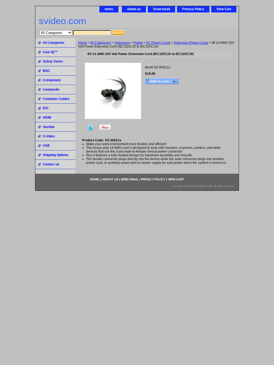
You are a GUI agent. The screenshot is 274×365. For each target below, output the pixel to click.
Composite (51, 89)
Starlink (49, 127)
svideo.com (62, 20)
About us (134, 9)
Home (82, 43)
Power (138, 43)
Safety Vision (53, 61)
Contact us (51, 164)
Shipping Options (55, 155)
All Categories (100, 43)
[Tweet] (90, 129)
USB (46, 145)
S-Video (49, 136)
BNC (46, 71)
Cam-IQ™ (50, 52)
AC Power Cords (158, 43)
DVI (45, 108)
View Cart (223, 9)
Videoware (122, 43)
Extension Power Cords (191, 43)
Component (51, 80)
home (109, 9)
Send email (161, 9)
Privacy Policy (193, 9)
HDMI (47, 117)
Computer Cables (56, 99)
